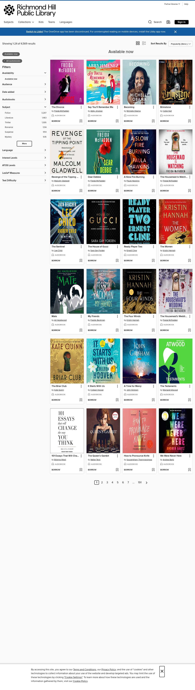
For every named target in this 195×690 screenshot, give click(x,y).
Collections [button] (25, 22)
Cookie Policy (80, 681)
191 (140, 482)
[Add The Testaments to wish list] (189, 400)
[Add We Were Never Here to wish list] (189, 470)
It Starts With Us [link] (96, 386)
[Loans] (168, 23)
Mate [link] (54, 316)
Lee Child (58, 250)
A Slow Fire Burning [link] (134, 177)
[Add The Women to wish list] (189, 261)
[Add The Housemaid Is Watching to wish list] (189, 191)
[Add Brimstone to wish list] (189, 121)
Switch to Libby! (34, 31)
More (24, 143)
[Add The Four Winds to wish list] (153, 330)
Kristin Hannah (169, 250)
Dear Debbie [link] (94, 177)
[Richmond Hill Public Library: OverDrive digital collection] (30, 10)
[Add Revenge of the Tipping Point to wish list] (81, 191)
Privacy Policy (108, 669)
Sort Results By (159, 43)
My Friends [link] (93, 316)
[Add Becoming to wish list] (153, 121)
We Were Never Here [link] (170, 456)
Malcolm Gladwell (61, 181)
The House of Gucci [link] (98, 246)
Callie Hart (167, 111)
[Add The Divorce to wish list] (81, 121)
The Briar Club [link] (59, 386)
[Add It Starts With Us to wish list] (117, 400)
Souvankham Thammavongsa (139, 460)
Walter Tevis (95, 460)
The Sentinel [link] (58, 246)
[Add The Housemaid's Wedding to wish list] (189, 330)
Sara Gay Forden (97, 250)
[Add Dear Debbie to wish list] (117, 191)
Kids (41, 22)
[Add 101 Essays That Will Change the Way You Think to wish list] (81, 470)
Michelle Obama (134, 111)
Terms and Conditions (84, 669)
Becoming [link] (129, 107)
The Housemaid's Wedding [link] (174, 316)
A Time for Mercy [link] (133, 386)
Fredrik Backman (97, 320)
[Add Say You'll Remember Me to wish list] (117, 121)
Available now (11, 79)
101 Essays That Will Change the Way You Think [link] (66, 456)
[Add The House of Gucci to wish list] (117, 261)
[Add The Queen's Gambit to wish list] (117, 470)
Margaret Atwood (170, 390)
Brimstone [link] (165, 107)
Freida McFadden (61, 111)
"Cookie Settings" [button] (73, 677)
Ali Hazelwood (60, 320)
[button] (172, 4)
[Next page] (147, 482)
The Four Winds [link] (132, 316)
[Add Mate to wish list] (81, 330)
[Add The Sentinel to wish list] (81, 261)
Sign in (182, 22)
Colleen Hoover (97, 390)
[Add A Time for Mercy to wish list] (153, 400)
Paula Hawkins (133, 181)
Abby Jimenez (96, 111)
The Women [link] (166, 246)
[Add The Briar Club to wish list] (81, 400)
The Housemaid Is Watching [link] (174, 177)
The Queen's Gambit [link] (98, 456)
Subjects (9, 22)
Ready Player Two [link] (133, 246)
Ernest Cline (132, 250)
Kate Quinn (59, 390)
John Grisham (132, 390)
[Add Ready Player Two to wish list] (153, 261)
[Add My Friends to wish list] (117, 330)
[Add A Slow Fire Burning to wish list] (153, 191)
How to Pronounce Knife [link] (136, 456)
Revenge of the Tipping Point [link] (66, 177)
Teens (51, 22)
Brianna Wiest (60, 460)
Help (186, 4)
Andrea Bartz (168, 460)
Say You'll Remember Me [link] (100, 107)
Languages (66, 22)
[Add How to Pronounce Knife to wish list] (153, 470)
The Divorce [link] (58, 107)
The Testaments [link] (168, 386)
